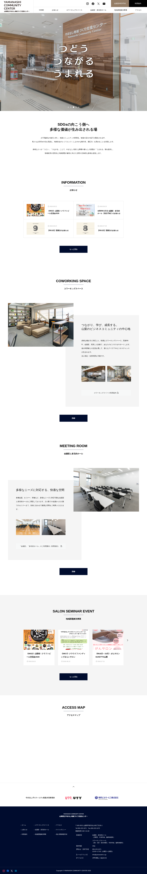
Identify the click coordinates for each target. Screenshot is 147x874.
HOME (41, 10)
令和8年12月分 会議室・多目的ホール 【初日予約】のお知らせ (109, 212)
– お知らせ (23, 829)
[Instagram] (87, 3)
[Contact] (104, 3)
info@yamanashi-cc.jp (99, 854)
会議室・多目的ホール (98, 10)
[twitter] (98, 3)
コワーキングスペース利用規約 (105, 393)
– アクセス (58, 825)
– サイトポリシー (60, 829)
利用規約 (138, 3)
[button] (68, 107)
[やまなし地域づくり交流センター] (17, 6)
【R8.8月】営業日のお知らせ (108, 230)
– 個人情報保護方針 (61, 834)
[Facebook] (93, 3)
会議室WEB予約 (120, 3)
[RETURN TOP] (73, 786)
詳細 (73, 418)
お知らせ (55, 10)
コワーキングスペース (74, 10)
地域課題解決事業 (120, 10)
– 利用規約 (23, 834)
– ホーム (23, 825)
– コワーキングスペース (41, 825)
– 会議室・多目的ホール (41, 829)
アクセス (138, 10)
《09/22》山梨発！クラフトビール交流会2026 (58, 212)
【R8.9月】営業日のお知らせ (58, 230)
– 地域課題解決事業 (40, 834)
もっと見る (74, 249)
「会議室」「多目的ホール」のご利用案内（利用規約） (40, 546)
